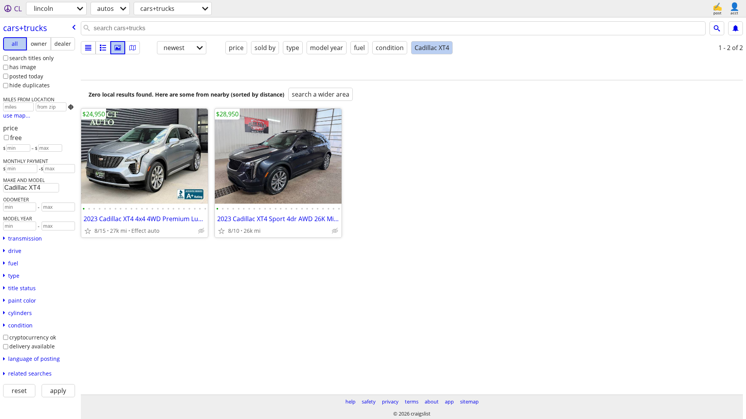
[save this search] (735, 28)
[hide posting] (201, 230)
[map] (132, 47)
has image (22, 67)
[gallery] (117, 47)
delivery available (32, 346)
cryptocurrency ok (32, 337)
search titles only (31, 58)
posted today (26, 76)
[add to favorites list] (87, 230)
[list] (88, 47)
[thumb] (103, 47)
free (16, 137)
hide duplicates (29, 85)
